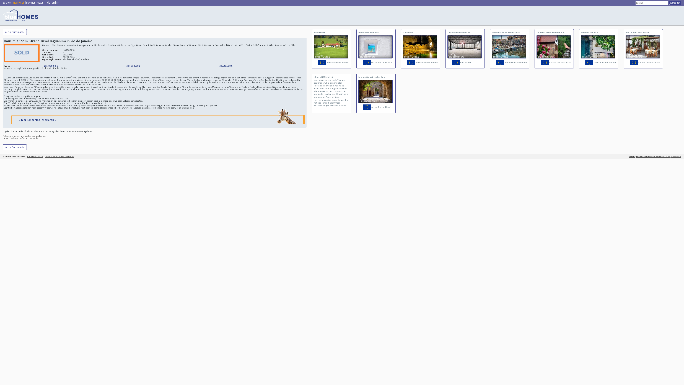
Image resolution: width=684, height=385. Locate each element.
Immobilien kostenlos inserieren (59, 156)
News (40, 2)
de (48, 2)
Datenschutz (664, 156)
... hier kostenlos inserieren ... (37, 120)
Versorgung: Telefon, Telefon (243, 87)
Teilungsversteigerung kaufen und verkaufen (24, 136)
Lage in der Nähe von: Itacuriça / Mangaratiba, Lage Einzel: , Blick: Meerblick (40, 87)
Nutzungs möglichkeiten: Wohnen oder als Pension (28, 89)
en (53, 2)
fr (57, 2)
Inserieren (19, 2)
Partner (30, 2)
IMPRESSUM (675, 156)
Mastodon (653, 156)
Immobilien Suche (35, 156)
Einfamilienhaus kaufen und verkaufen (21, 138)
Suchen (7, 2)
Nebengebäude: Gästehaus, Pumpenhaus (276, 87)
